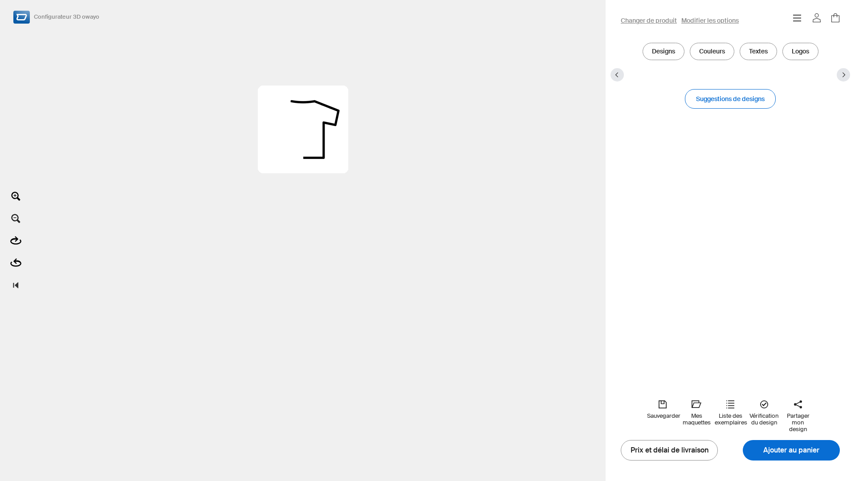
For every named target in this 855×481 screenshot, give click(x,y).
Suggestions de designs (730, 98)
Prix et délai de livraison (669, 450)
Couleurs (712, 51)
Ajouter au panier (791, 450)
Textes (758, 51)
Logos (800, 51)
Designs (663, 51)
